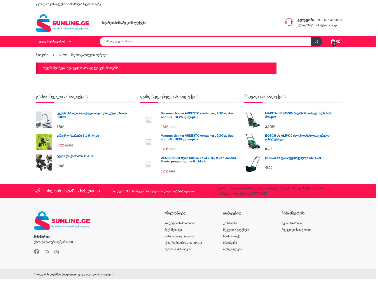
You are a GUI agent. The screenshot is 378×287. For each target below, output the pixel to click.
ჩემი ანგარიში (292, 223)
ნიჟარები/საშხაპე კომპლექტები (124, 22)
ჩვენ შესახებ (173, 229)
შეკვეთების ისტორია (296, 229)
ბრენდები (230, 242)
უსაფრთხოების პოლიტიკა (183, 242)
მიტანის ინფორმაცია (179, 236)
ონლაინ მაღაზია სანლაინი (56, 274)
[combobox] (205, 41)
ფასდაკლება (232, 249)
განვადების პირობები (179, 223)
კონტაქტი (230, 223)
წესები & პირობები (177, 249)
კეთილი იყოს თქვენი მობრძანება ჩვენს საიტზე (68, 4)
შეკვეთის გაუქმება (236, 229)
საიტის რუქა (231, 236)
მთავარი (42, 55)
